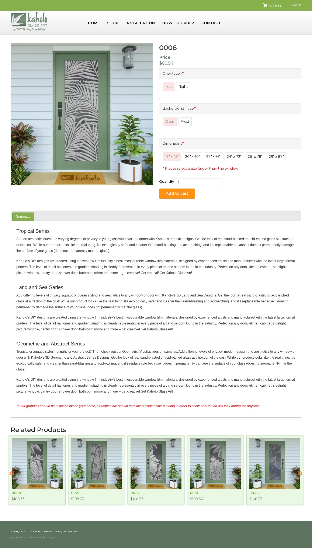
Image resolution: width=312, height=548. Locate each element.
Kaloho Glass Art (43, 531)
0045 (254, 493)
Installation (140, 23)
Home (94, 23)
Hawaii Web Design (43, 537)
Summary (23, 216)
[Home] (29, 21)
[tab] (23, 216)
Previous (11, 473)
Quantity (166, 182)
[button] (82, 114)
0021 (75, 493)
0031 (194, 493)
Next (300, 473)
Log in (296, 5)
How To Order (178, 23)
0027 (135, 493)
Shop (112, 23)
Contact (211, 23)
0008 (16, 493)
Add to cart (177, 193)
